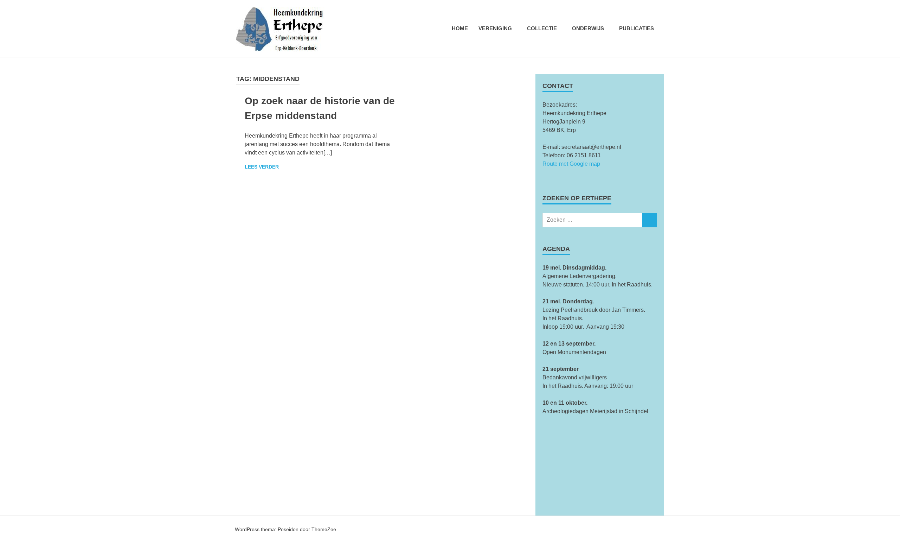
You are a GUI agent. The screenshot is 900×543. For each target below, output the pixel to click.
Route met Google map (571, 164)
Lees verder (262, 167)
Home (460, 28)
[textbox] (599, 297)
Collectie (542, 28)
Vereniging (495, 28)
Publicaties (636, 28)
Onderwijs (588, 28)
